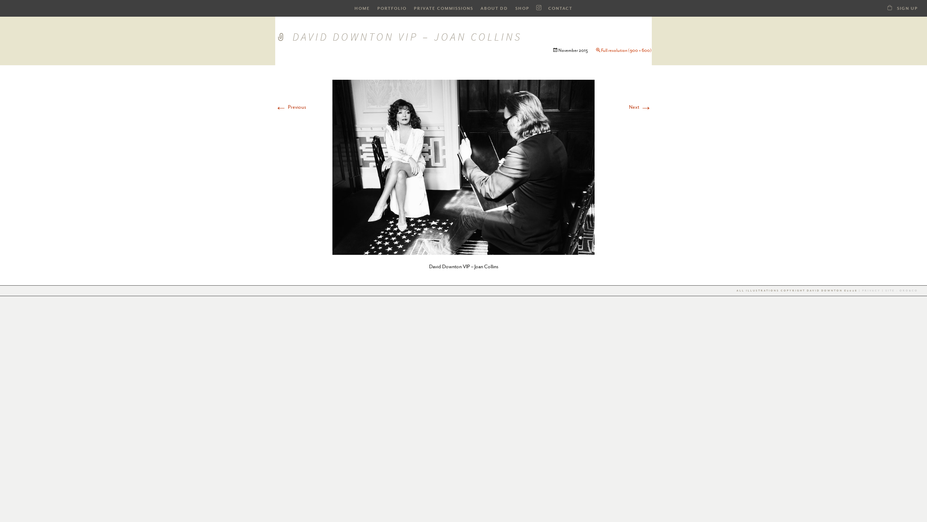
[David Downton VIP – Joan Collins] (463, 166)
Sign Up (907, 8)
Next (640, 107)
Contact (560, 8)
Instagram (538, 7)
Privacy (871, 290)
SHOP (522, 8)
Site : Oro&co (901, 290)
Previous (290, 107)
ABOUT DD (494, 8)
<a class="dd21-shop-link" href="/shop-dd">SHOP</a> (889, 7)
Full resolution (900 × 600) (626, 50)
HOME (362, 8)
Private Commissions (443, 8)
